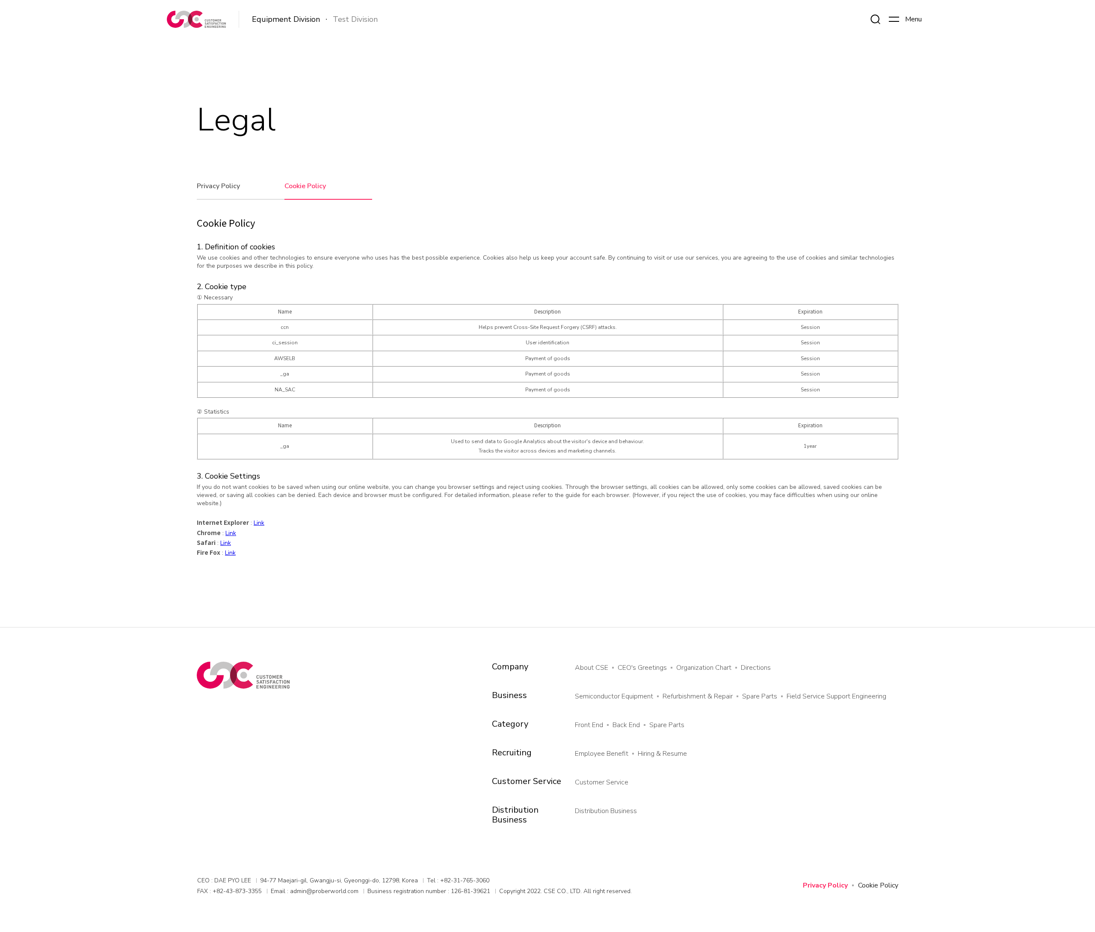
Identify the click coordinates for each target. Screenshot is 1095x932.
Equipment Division (286, 19)
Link (259, 523)
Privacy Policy (218, 186)
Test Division (355, 19)
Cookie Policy (305, 186)
